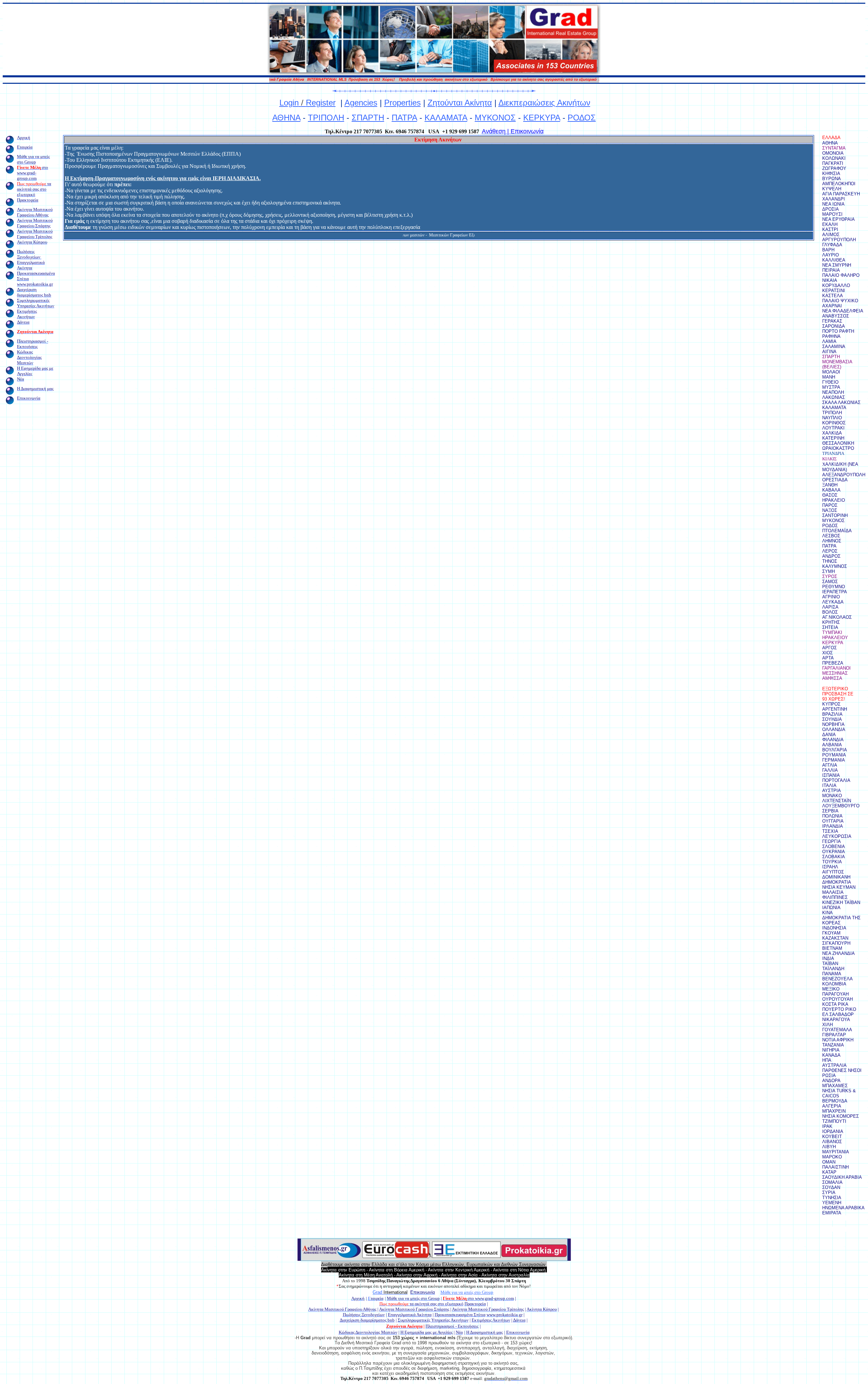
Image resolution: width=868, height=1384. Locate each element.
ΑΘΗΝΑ (286, 117)
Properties (402, 102)
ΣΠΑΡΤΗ (368, 117)
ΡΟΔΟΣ (582, 117)
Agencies (360, 102)
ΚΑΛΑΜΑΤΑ (446, 117)
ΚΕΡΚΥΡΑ (541, 117)
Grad (378, 1292)
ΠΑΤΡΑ (404, 117)
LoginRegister (307, 102)
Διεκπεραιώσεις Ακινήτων (544, 102)
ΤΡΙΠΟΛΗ (326, 117)
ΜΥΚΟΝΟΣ (495, 117)
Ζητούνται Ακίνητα (460, 102)
